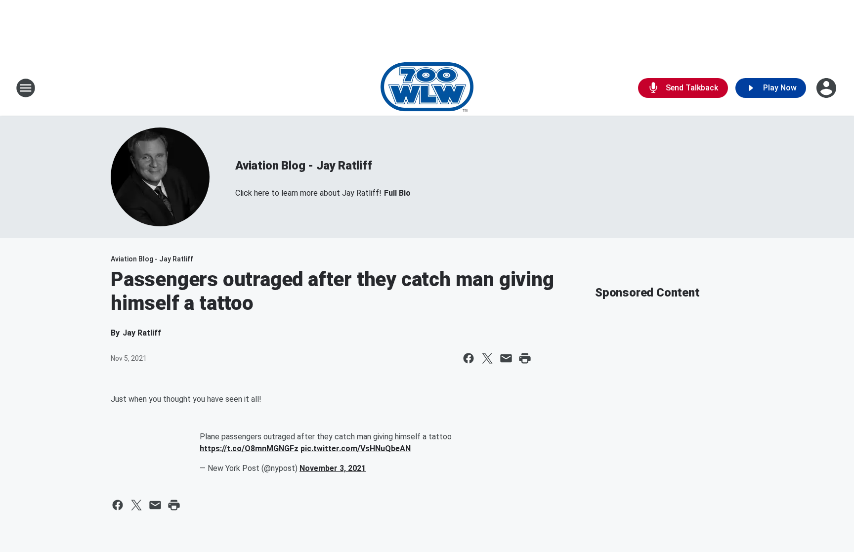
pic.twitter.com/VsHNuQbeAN (355, 448)
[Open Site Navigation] (26, 88)
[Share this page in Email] (506, 358)
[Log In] (827, 88)
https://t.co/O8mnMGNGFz (249, 448)
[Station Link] (427, 88)
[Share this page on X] (487, 358)
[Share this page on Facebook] (468, 358)
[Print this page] (525, 358)
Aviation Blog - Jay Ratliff (303, 165)
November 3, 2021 (332, 468)
